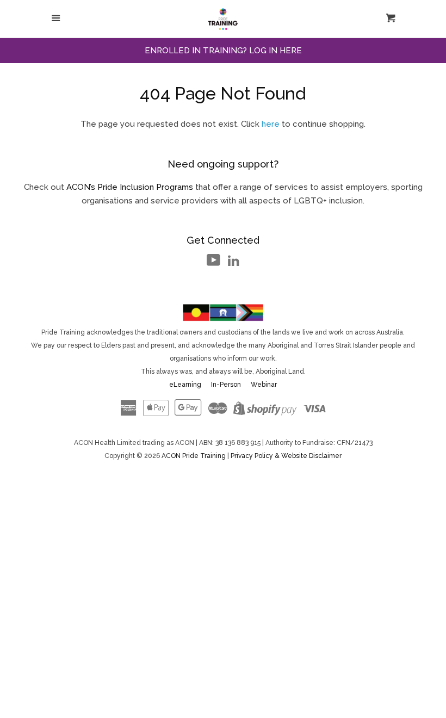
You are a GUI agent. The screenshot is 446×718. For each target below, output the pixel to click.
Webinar (264, 384)
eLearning (185, 384)
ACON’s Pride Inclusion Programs (129, 187)
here (271, 124)
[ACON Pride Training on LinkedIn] (233, 263)
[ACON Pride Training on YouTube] (213, 263)
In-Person (226, 384)
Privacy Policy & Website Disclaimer (286, 456)
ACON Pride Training (194, 456)
